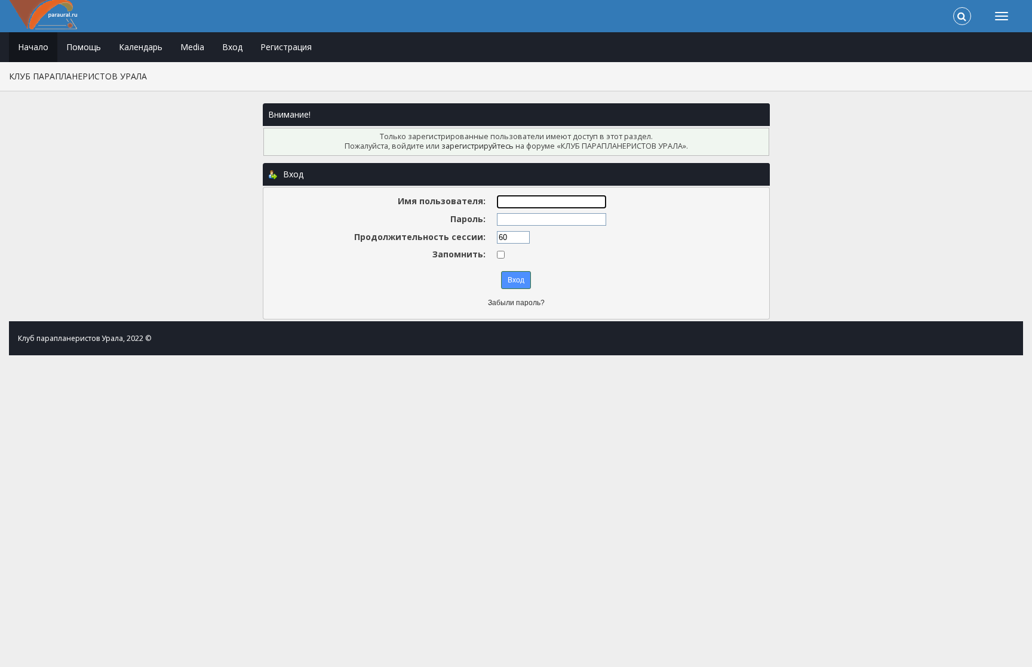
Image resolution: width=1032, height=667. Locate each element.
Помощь (83, 47)
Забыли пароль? (516, 303)
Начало (33, 47)
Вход (232, 47)
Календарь (140, 47)
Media (192, 47)
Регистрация (286, 47)
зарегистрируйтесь (477, 146)
